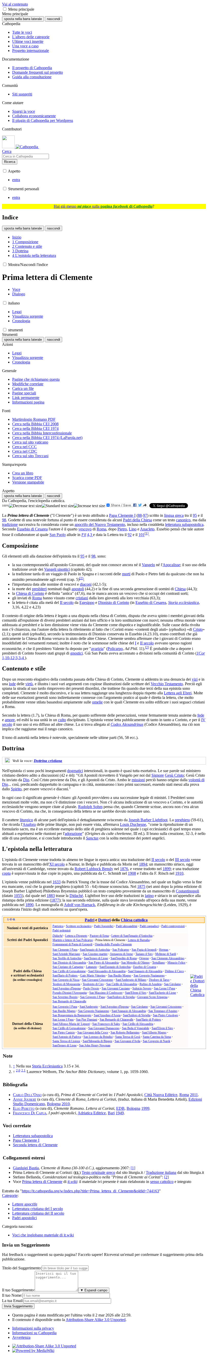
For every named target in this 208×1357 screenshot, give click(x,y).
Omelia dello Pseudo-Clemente (113, 944)
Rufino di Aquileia (151, 984)
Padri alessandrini (126, 926)
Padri (89, 920)
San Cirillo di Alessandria (121, 984)
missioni (138, 780)
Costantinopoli (187, 891)
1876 (124, 869)
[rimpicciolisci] (25, 506)
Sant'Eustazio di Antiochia (115, 967)
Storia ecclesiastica (183, 602)
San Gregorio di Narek (156, 1041)
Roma (101, 529)
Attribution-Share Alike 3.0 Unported (96, 1319)
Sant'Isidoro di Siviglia (121, 997)
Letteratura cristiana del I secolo (37, 1209)
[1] (133, 1168)
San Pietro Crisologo (165, 1015)
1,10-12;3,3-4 (13, 658)
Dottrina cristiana (48, 760)
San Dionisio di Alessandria (69, 962)
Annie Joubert (24, 1099)
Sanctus (92, 838)
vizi (195, 679)
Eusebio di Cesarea (32, 529)
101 (141, 535)
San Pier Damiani (86, 1019)
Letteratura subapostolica (33, 1136)
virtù (29, 684)
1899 (167, 869)
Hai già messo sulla (103, 206)
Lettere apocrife (24, 1204)
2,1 (23, 1070)
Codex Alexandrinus (127, 724)
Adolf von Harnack (79, 905)
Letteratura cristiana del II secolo (38, 1213)
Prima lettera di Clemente (42, 1181)
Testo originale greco (98, 1172)
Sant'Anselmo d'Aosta (107, 1015)
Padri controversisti (173, 926)
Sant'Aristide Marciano (66, 954)
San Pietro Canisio (64, 1032)
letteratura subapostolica (184, 524)
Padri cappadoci (149, 926)
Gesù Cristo (174, 775)
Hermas (163, 949)
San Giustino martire (95, 954)
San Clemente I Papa (65, 949)
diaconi (86, 584)
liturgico (26, 820)
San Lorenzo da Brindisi (98, 1037)
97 (145, 515)
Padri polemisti (62, 930)
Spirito (16, 789)
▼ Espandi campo (93, 1290)
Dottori (104, 920)
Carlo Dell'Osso (27, 1095)
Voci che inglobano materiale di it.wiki (43, 1235)
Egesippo (86, 602)
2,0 (18, 1070)
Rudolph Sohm (90, 807)
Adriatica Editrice (92, 1113)
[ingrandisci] (89, 506)
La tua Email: (13, 1300)
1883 (51, 895)
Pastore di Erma (99, 936)
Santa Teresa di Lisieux (66, 1041)
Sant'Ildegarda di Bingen (97, 1041)
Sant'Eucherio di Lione (162, 993)
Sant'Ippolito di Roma (124, 958)
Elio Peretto (23, 1108)
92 (130, 535)
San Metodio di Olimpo (135, 962)
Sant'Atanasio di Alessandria (145, 971)
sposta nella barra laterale (23, 19)
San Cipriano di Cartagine (68, 967)
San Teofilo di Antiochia (67, 958)
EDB (120, 1108)
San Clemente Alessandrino (167, 958)
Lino (132, 529)
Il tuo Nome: (12, 1295)
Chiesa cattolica (134, 920)
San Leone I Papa (164, 988)
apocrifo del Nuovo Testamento (100, 524)
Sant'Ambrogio (89, 1006)
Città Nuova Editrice (160, 1095)
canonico (183, 520)
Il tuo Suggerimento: (18, 1290)
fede (200, 715)
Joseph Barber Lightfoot (148, 820)
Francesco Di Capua (29, 1113)
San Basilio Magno (119, 975)
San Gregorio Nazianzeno (149, 975)
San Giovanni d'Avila (127, 1041)
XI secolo (57, 864)
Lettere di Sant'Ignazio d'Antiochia (131, 936)
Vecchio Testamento (167, 684)
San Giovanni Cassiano (116, 988)
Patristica (58, 926)
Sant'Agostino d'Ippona (67, 988)
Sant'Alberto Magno (154, 1032)
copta (6, 873)
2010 (66, 1104)
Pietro (122, 529)
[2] (166, 1177)
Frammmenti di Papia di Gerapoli (72, 944)
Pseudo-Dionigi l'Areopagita (70, 993)
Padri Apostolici (103, 926)
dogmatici (75, 771)
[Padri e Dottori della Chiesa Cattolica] (197, 994)
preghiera (182, 820)
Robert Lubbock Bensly (94, 869)
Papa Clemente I (122, 515)
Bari (111, 1113)
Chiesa (180, 589)
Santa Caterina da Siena (157, 1037)
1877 (55, 900)
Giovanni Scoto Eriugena (152, 997)
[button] (4, 9)
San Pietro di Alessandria (104, 962)
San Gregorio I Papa (92, 997)
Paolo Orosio (91, 988)
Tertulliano (158, 962)
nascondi (53, 19)
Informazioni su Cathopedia (34, 1333)
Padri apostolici (24, 1218)
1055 (18, 895)
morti (126, 574)
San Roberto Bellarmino (125, 1032)
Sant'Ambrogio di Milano (131, 980)
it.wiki (72, 1181)
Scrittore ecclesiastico (79, 926)
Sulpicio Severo (141, 988)
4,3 (90, 535)
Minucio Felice (176, 962)
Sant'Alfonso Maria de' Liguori (71, 1024)
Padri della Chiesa (137, 520)
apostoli (78, 589)
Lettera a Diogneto (76, 936)
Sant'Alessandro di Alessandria (107, 971)
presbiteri (39, 589)
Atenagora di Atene (121, 954)
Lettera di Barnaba (139, 940)
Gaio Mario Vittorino (93, 975)
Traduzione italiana (161, 1172)
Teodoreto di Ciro (93, 984)
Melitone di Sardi (165, 954)
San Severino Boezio (65, 997)
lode (12, 684)
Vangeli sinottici (57, 569)
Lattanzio (91, 967)
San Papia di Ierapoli (144, 949)
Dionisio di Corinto (113, 602)
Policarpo (115, 648)
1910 (179, 873)
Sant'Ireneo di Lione (96, 958)
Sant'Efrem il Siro (135, 993)
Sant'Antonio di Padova (67, 1037)
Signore (157, 775)
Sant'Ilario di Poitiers (65, 975)
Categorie (10, 1195)
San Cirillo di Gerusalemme (69, 971)
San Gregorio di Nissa (66, 980)
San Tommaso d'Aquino (162, 1011)
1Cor (201, 653)
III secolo (182, 859)
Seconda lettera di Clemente (35, 1145)
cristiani (82, 598)
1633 (57, 882)
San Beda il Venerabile (135, 1028)
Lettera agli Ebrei (178, 693)
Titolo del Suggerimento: (22, 1268)
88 (140, 515)
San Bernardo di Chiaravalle (69, 1001)
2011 (194, 1095)
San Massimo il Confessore (106, 993)
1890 (29, 905)
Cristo (198, 629)
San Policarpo (120, 949)
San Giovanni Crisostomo (97, 980)
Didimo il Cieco (174, 971)
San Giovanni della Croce (92, 1032)
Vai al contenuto (15, 4)
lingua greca (174, 515)
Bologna (54, 1104)
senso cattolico (162, 1181)
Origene (144, 958)
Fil (83, 535)
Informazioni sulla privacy (33, 1328)
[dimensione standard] (58, 506)
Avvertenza (21, 1337)
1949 (120, 1113)
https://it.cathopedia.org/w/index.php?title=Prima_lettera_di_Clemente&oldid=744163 (90, 1191)
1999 (145, 1108)
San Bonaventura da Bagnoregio (72, 1015)
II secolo (67, 602)
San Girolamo (172, 984)
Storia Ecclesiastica (47, 1066)
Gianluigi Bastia (26, 1168)
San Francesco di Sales (106, 1024)
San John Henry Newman (94, 1045)
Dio (26, 780)
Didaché (76, 895)
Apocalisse (171, 565)
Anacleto (147, 529)
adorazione (73, 833)
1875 (141, 886)
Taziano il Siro (144, 954)
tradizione (10, 524)
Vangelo (148, 565)
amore (10, 720)
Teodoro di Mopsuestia (66, 984)
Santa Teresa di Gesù (127, 1037)
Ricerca (9, 162)
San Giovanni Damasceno (103, 1028)
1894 (143, 864)
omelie (97, 702)
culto (62, 720)
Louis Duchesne (133, 824)
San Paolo (57, 535)
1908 (132, 873)
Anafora (29, 824)
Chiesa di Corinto (30, 593)
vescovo (85, 529)
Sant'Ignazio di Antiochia (95, 949)
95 (195, 515)
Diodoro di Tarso (159, 980)
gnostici (76, 653)
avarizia (97, 648)
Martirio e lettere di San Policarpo (73, 940)
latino (149, 895)
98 (4, 520)
